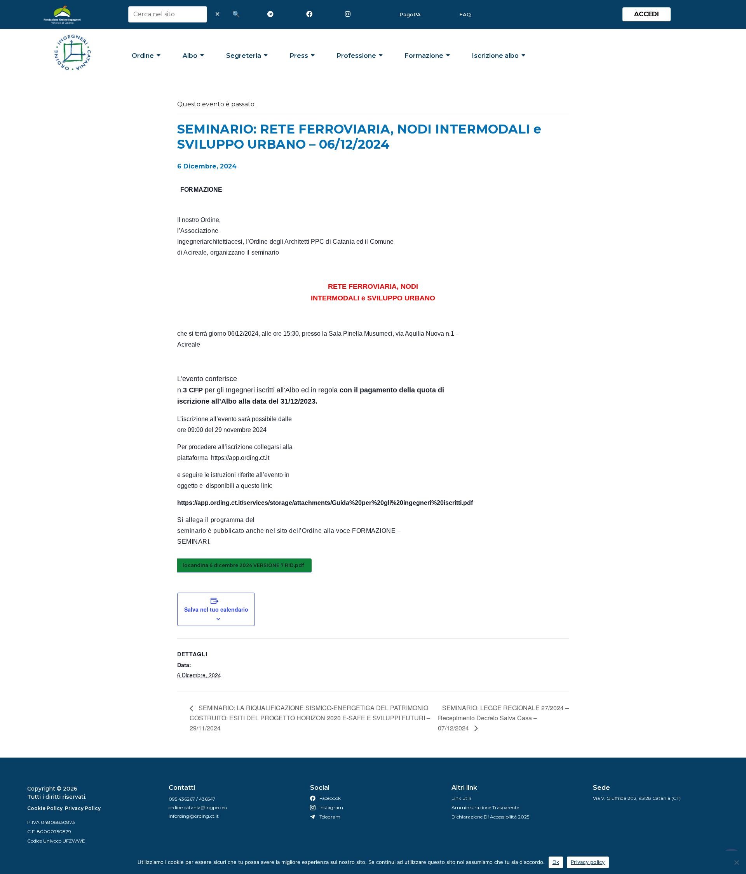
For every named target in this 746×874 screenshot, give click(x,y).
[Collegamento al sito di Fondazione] (62, 14)
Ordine (143, 55)
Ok (556, 862)
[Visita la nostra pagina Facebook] (310, 14)
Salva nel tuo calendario (216, 609)
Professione (356, 55)
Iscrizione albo (495, 55)
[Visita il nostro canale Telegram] (272, 14)
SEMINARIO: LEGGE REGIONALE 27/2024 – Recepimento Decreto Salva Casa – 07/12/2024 (503, 717)
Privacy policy (588, 862)
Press (299, 55)
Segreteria (243, 55)
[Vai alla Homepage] (72, 52)
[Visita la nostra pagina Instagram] (349, 14)
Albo (190, 55)
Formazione (424, 55)
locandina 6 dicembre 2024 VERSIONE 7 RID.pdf (243, 565)
